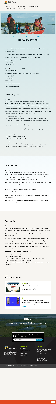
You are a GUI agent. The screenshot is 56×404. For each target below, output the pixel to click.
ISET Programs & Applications (26, 352)
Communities (23, 348)
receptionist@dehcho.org (43, 360)
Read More (24, 291)
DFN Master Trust (23, 8)
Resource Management (33, 6)
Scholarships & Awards (25, 350)
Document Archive (24, 357)
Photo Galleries (23, 355)
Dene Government (9, 6)
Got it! (53, 401)
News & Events (23, 353)
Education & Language (20, 6)
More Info (28, 327)
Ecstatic (35, 365)
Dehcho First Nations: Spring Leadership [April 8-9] (35, 300)
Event (25, 283)
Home (7, 36)
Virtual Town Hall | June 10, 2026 (30, 285)
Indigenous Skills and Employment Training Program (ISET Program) (31, 36)
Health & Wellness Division (11, 8)
